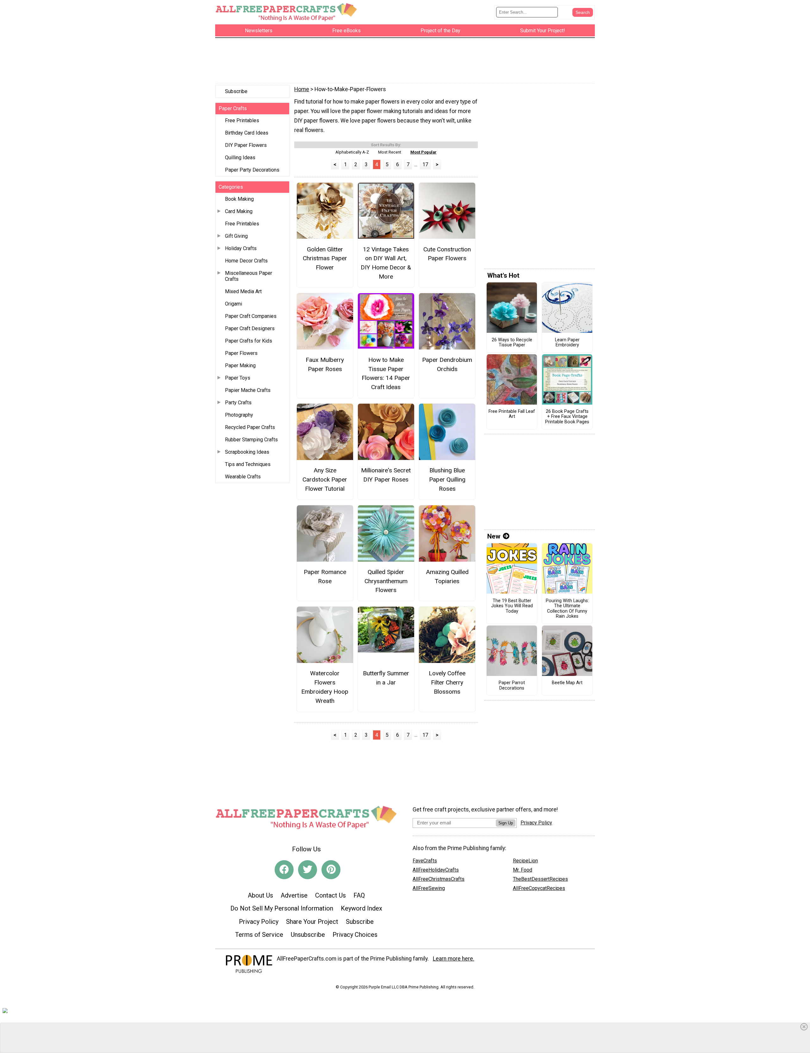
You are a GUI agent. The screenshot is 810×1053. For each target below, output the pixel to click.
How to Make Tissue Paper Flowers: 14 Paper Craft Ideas (386, 373)
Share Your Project (312, 921)
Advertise (294, 895)
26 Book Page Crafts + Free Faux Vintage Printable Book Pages (567, 417)
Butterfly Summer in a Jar (386, 678)
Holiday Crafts (241, 248)
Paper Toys (237, 378)
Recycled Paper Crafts (250, 427)
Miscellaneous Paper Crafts (248, 276)
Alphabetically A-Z (352, 152)
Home (301, 89)
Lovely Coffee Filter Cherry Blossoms (447, 682)
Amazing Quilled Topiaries (447, 576)
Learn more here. (453, 958)
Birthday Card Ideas (246, 133)
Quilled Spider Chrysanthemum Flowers (386, 581)
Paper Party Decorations (252, 170)
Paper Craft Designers (250, 328)
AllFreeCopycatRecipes (539, 888)
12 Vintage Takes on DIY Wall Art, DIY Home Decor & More (386, 263)
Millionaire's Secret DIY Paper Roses (386, 475)
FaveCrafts (425, 861)
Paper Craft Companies (251, 316)
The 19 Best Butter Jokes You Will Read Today (512, 606)
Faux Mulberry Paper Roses (325, 364)
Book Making (239, 199)
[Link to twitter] (307, 869)
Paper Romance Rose (325, 576)
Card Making (238, 211)
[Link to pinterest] (330, 869)
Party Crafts (238, 403)
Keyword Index (361, 908)
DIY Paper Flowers (246, 145)
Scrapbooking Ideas (247, 452)
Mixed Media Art (243, 291)
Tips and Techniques (248, 464)
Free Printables (242, 120)
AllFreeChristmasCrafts (438, 879)
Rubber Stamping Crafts (251, 440)
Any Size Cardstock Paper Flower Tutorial (324, 479)
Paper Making (240, 366)
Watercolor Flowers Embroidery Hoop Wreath (324, 687)
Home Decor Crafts (246, 261)
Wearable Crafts (243, 477)
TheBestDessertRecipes (540, 879)
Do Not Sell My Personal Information (281, 908)
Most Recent (389, 152)
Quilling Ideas (240, 157)
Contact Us (330, 895)
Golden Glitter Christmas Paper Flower (325, 258)
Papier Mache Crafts (248, 390)
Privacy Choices (355, 934)
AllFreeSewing (429, 888)
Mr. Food (522, 870)
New (493, 536)
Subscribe (236, 91)
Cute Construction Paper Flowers (447, 254)
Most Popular (423, 152)
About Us (260, 895)
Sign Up (505, 823)
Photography (239, 415)
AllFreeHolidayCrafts (436, 870)
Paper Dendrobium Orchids (447, 364)
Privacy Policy (258, 921)
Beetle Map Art (567, 682)
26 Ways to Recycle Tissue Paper (512, 342)
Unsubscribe (308, 934)
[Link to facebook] (284, 869)
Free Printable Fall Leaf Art (512, 414)
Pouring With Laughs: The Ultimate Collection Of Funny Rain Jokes (567, 608)
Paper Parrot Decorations (512, 685)
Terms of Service (259, 934)
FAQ (359, 895)
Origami (233, 304)
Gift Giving (236, 236)
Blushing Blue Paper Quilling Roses (447, 479)
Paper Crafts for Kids (248, 341)
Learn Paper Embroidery (567, 342)
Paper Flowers (241, 353)
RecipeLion (525, 861)
